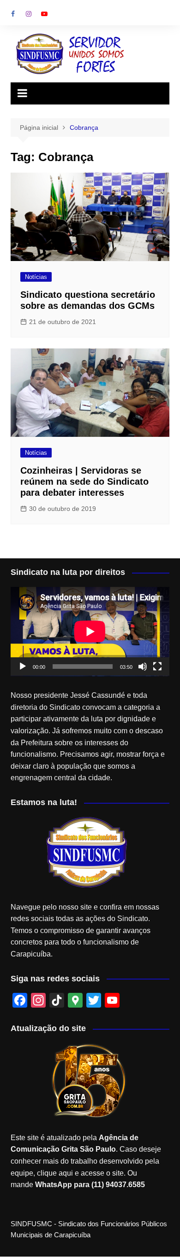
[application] (90, 631)
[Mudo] (142, 666)
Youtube (44, 14)
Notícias (36, 276)
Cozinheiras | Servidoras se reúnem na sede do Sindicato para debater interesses (84, 481)
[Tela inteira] (157, 666)
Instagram (29, 14)
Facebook (13, 14)
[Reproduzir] (22, 666)
